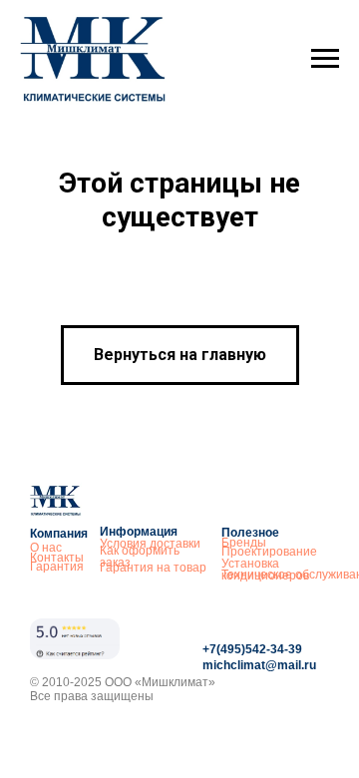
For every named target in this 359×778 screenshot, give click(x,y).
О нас (46, 548)
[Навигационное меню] (325, 59)
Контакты (57, 558)
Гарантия (57, 567)
